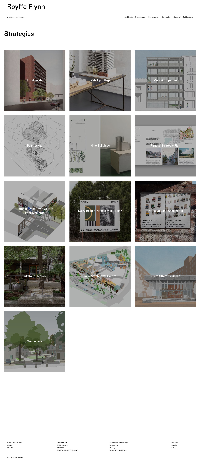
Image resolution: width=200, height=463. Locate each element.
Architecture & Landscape (119, 443)
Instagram (174, 448)
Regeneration (114, 445)
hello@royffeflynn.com (69, 450)
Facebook (174, 443)
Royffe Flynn (26, 7)
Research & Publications (118, 450)
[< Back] (4, 24)
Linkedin (174, 445)
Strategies (113, 448)
